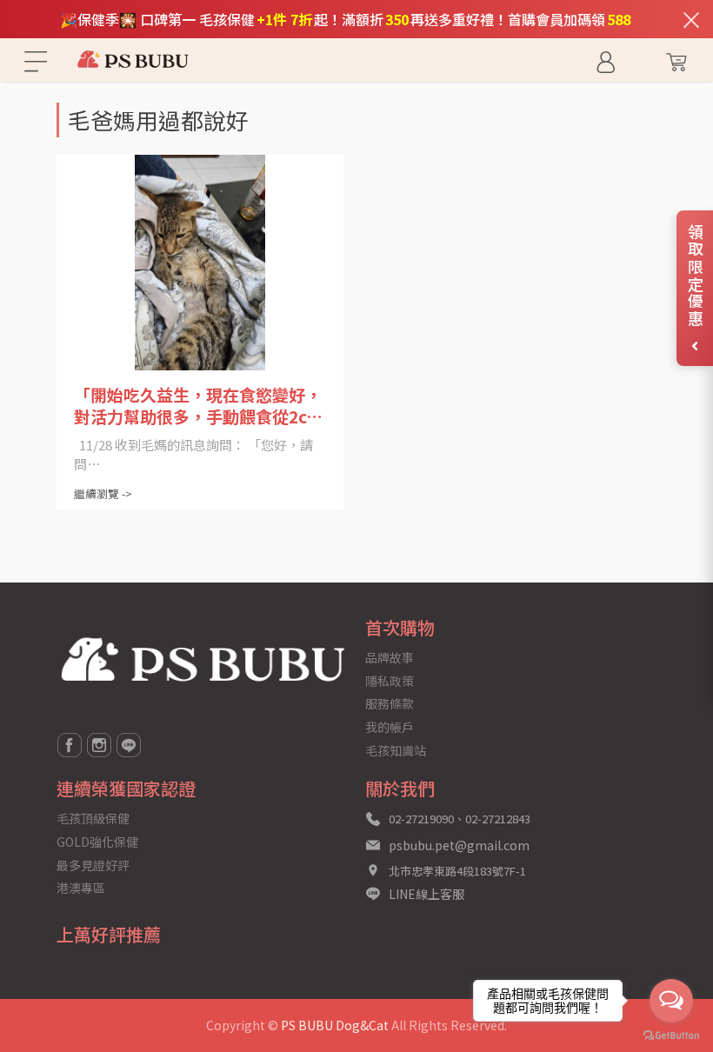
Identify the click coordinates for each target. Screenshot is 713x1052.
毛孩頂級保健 (93, 818)
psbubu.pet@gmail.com (459, 845)
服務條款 (389, 703)
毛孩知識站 (395, 750)
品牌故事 (389, 657)
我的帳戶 (389, 727)
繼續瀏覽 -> (103, 493)
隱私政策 (389, 680)
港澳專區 (81, 887)
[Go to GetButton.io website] (671, 1034)
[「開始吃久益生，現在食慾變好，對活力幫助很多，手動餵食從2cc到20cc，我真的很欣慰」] (200, 262)
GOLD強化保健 (97, 841)
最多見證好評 (93, 865)
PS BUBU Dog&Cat (335, 1025)
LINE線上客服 (426, 893)
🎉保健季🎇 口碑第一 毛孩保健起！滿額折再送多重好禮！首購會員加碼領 (345, 19)
